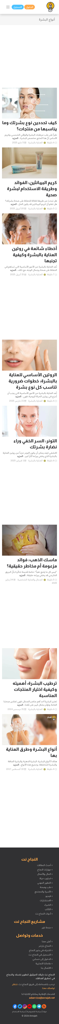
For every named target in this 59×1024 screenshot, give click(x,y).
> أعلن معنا (47, 941)
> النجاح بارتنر (46, 945)
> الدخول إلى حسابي (43, 959)
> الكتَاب (49, 909)
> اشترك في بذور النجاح (41, 950)
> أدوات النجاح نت (44, 913)
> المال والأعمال (45, 874)
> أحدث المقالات (45, 865)
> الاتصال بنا (47, 967)
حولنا (44, 1011)
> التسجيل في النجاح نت (41, 954)
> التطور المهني (45, 882)
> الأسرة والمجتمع (44, 891)
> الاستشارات (46, 900)
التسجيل (17, 7)
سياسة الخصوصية (33, 1011)
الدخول (29, 7)
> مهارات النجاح (45, 869)
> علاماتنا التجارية (44, 963)
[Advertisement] (29, 54)
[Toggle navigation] (8, 7)
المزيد (15, 138)
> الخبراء (48, 904)
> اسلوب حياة (46, 878)
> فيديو (49, 896)
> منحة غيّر (47, 927)
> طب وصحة (46, 887)
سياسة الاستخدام (18, 1011)
